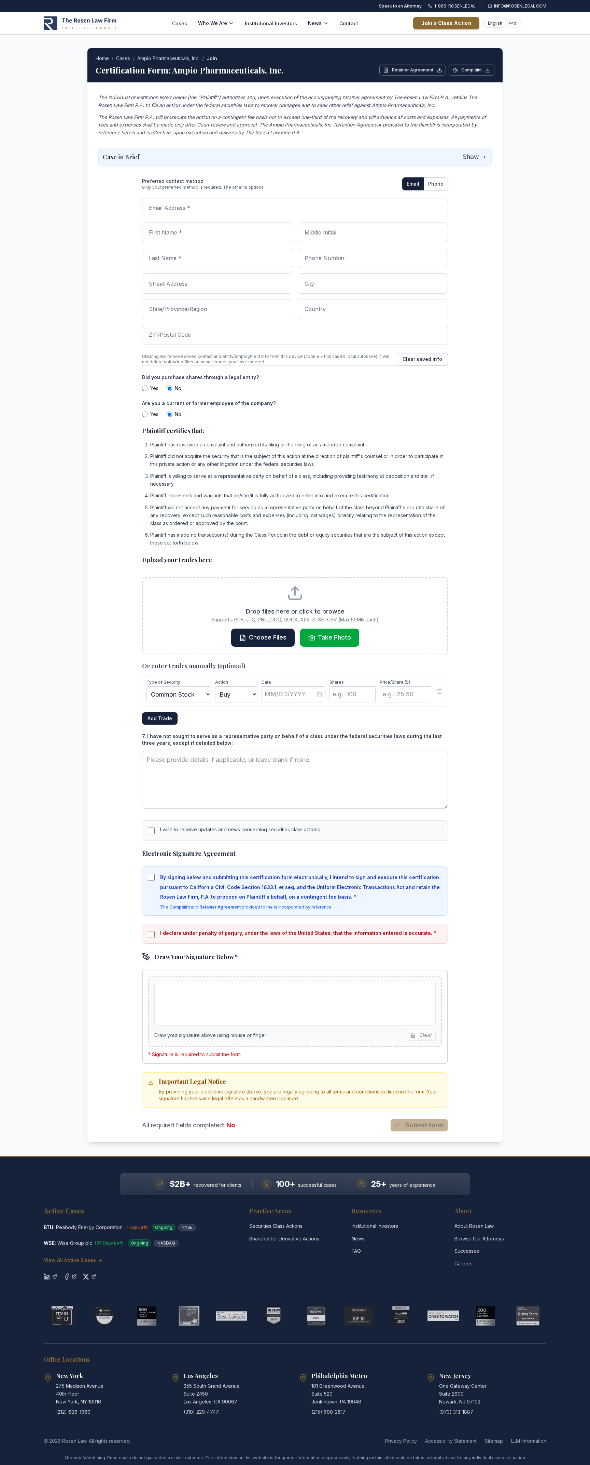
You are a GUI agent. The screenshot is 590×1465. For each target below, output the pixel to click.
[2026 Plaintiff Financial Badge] (146, 1316)
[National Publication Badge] (273, 1316)
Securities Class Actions (276, 1226)
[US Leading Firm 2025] (400, 1316)
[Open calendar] (319, 694)
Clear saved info (422, 359)
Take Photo (334, 637)
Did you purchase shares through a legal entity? (200, 377)
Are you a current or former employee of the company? (209, 403)
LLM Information (528, 1441)
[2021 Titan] (62, 1316)
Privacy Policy (401, 1441)
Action (221, 682)
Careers (463, 1263)
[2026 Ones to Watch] (443, 1316)
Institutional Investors (271, 23)
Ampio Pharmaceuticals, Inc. (168, 58)
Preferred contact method (172, 181)
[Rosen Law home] (80, 23)
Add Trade (160, 718)
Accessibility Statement (451, 1441)
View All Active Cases (73, 1260)
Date (266, 682)
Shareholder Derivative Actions (284, 1238)
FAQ (356, 1251)
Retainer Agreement (412, 69)
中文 (513, 23)
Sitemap (494, 1441)
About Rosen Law (474, 1226)
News (315, 23)
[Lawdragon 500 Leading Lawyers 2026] (485, 1316)
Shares (336, 682)
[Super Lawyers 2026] (316, 1316)
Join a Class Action (446, 23)
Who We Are (212, 23)
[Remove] (439, 691)
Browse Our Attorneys (479, 1238)
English (495, 23)
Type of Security (163, 682)
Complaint (471, 69)
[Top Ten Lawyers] (358, 1316)
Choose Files (267, 637)
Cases (179, 23)
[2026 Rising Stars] (104, 1316)
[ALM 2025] (189, 1316)
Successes (466, 1251)
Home (102, 58)
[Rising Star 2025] (527, 1316)
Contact (348, 23)
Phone (436, 184)
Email (413, 184)
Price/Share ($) (395, 682)
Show (471, 156)
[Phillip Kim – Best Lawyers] (231, 1316)
